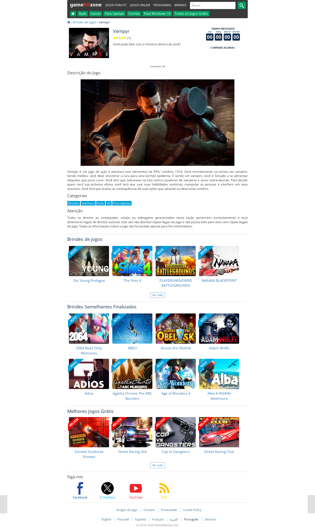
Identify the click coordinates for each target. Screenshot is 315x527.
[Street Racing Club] (219, 432)
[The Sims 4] (132, 261)
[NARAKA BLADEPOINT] (219, 261)
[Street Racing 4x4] (132, 432)
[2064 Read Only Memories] (89, 328)
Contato (149, 510)
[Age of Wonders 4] (176, 374)
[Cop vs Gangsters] (176, 432)
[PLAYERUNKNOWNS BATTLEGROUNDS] (176, 261)
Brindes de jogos (84, 22)
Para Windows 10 (157, 13)
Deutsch (210, 519)
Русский (124, 519)
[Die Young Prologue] (89, 261)
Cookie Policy (192, 510)
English (107, 519)
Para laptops (114, 13)
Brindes (180, 5)
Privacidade (169, 510)
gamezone (86, 4)
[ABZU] (132, 328)
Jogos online (140, 5)
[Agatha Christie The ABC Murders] (132, 374)
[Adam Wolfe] (219, 328)
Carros (96, 13)
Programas (162, 5)
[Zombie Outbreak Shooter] (89, 432)
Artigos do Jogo (126, 510)
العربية (174, 519)
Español (141, 519)
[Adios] (89, 374)
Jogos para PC (116, 5)
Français (158, 519)
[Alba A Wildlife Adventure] (219, 374)
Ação (82, 13)
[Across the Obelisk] (176, 328)
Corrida (134, 13)
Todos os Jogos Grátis (191, 13)
